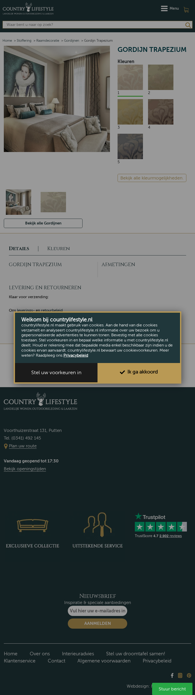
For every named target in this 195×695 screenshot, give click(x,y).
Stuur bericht (172, 688)
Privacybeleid (75, 355)
